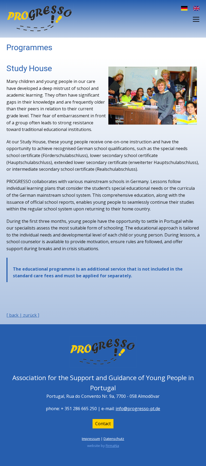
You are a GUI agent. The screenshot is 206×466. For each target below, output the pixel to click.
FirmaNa (112, 445)
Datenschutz (114, 438)
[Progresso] (39, 18)
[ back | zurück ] (22, 315)
